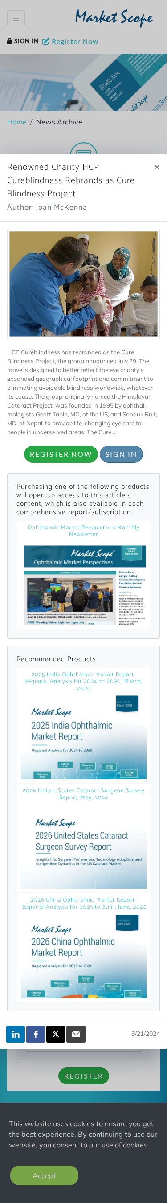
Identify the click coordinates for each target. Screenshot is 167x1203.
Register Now (61, 454)
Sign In (121, 454)
